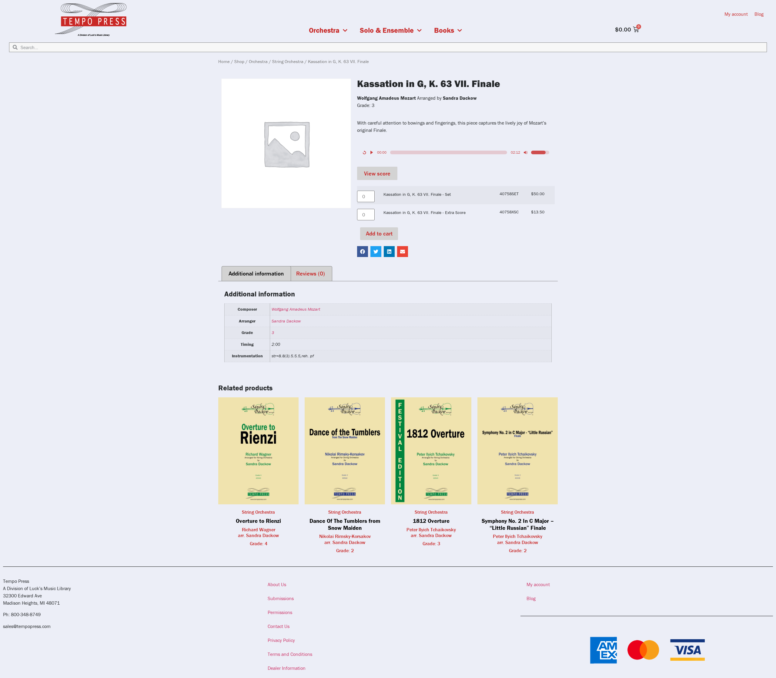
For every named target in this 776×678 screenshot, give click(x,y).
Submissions (281, 598)
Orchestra (324, 30)
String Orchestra (287, 61)
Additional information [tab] (256, 273)
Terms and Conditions (290, 654)
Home (224, 61)
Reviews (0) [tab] (310, 273)
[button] (362, 251)
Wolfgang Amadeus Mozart (296, 309)
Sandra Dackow (286, 321)
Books (444, 30)
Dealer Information (287, 668)
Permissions (280, 612)
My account (736, 14)
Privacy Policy (281, 640)
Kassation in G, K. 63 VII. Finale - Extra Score (424, 212)
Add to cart (379, 233)
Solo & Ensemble (387, 30)
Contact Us (278, 626)
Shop (239, 61)
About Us (277, 584)
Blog (759, 14)
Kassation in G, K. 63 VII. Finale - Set (417, 194)
